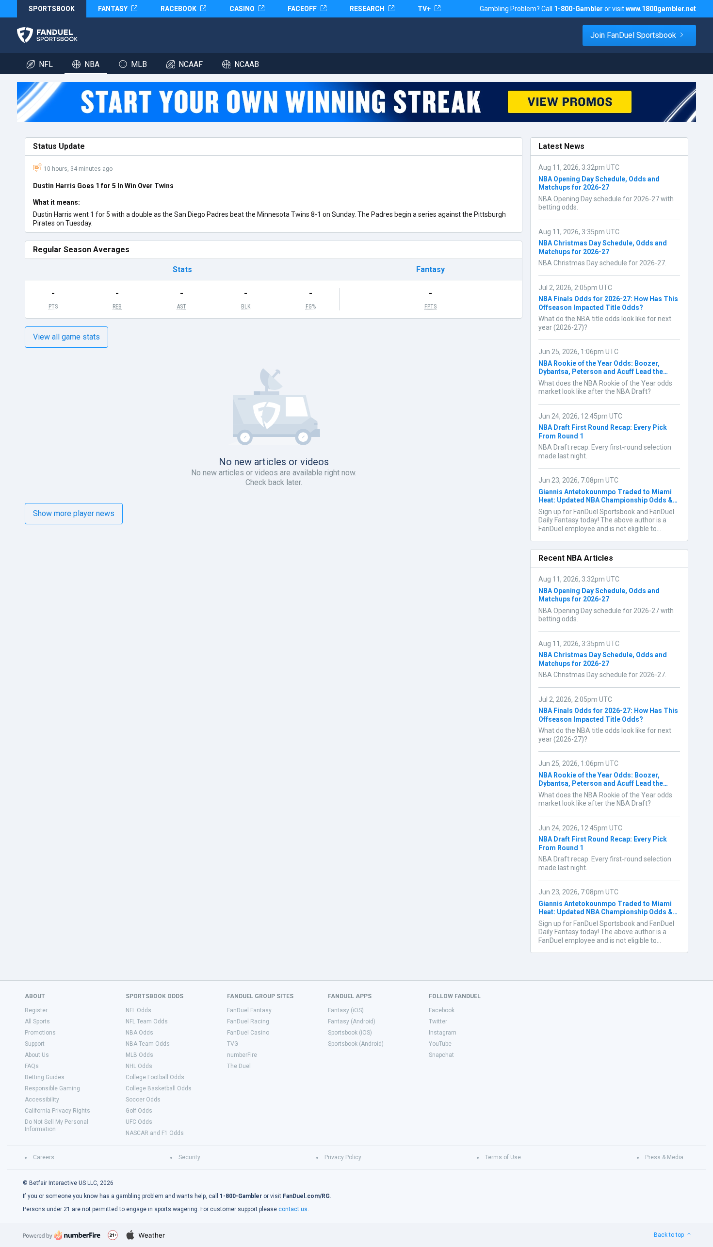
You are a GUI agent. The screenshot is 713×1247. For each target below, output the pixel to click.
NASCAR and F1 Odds (155, 1133)
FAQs (32, 1066)
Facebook (441, 1010)
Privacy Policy (342, 1157)
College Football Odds (155, 1077)
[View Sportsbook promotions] (356, 102)
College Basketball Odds (159, 1088)
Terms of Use (503, 1157)
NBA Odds (139, 1032)
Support (35, 1043)
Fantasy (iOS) (346, 1010)
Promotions (40, 1032)
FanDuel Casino (248, 1032)
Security (189, 1157)
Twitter (438, 1021)
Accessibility (42, 1099)
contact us (293, 1209)
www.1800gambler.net (661, 9)
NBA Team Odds (148, 1043)
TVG (232, 1043)
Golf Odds (139, 1110)
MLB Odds (139, 1055)
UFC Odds (139, 1121)
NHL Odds (139, 1066)
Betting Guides (45, 1077)
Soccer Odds (143, 1099)
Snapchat (441, 1055)
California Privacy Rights (57, 1110)
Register (36, 1010)
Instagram (442, 1032)
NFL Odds (138, 1010)
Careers (43, 1157)
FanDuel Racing (248, 1021)
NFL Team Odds (147, 1021)
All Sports (37, 1021)
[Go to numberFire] (61, 1235)
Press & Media (664, 1157)
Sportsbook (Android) (356, 1043)
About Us (37, 1055)
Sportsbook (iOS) (350, 1032)
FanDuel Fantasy (249, 1010)
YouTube (440, 1043)
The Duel (239, 1066)
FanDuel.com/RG (306, 1196)
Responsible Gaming (52, 1088)
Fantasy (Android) (351, 1021)
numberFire (242, 1055)
